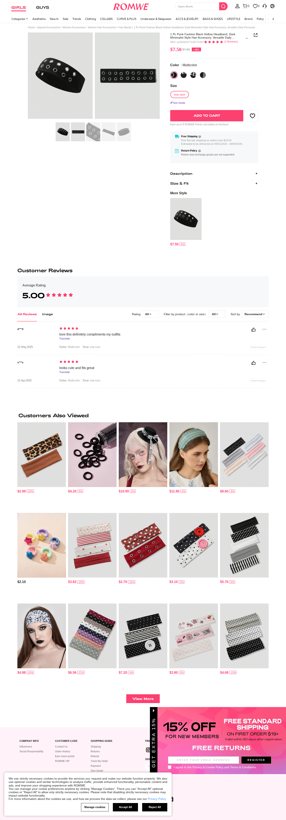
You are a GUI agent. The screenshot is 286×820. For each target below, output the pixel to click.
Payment (96, 765)
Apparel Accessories (48, 27)
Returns (95, 751)
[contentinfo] (174, 244)
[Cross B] (203, 75)
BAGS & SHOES (213, 19)
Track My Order (99, 761)
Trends (76, 19)
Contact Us (61, 746)
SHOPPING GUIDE (101, 741)
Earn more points (65, 756)
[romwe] (131, 6)
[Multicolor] (174, 75)
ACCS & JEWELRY (187, 19)
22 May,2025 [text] (25, 347)
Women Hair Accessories (102, 27)
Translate (64, 338)
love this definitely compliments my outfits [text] (89, 334)
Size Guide (97, 770)
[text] (95, 329)
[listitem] (186, 222)
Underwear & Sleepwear (155, 19)
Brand (249, 19)
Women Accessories (74, 27)
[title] (143, 415)
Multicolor (69, 347)
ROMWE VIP (62, 761)
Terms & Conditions (243, 767)
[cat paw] (183, 75)
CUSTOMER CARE (66, 741)
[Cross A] (193, 75)
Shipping (96, 746)
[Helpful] (253, 329)
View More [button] (143, 699)
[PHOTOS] (94, 76)
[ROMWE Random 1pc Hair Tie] (41, 545)
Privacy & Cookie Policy (207, 767)
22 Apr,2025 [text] (24, 380)
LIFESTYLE (233, 19)
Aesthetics (39, 19)
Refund (95, 756)
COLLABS (106, 19)
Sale (65, 19)
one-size (91, 347)
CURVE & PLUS (126, 19)
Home (31, 27)
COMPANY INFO (29, 741)
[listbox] (237, 6)
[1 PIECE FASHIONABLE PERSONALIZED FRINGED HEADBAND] (193, 454)
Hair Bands (125, 27)
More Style (178, 193)
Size (173, 86)
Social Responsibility (31, 751)
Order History (62, 751)
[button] (252, 115)
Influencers (25, 746)
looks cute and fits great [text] (76, 368)
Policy (260, 19)
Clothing (90, 19)
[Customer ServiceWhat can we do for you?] (264, 5)
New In (54, 19)
